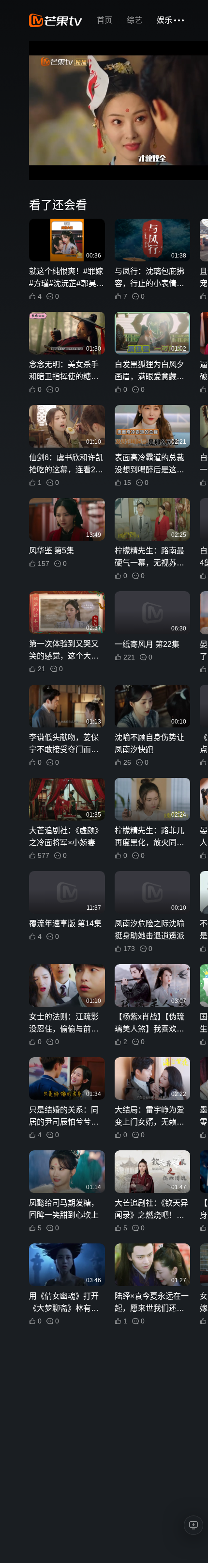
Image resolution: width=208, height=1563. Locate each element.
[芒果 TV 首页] (55, 20)
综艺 (134, 20)
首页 (104, 20)
